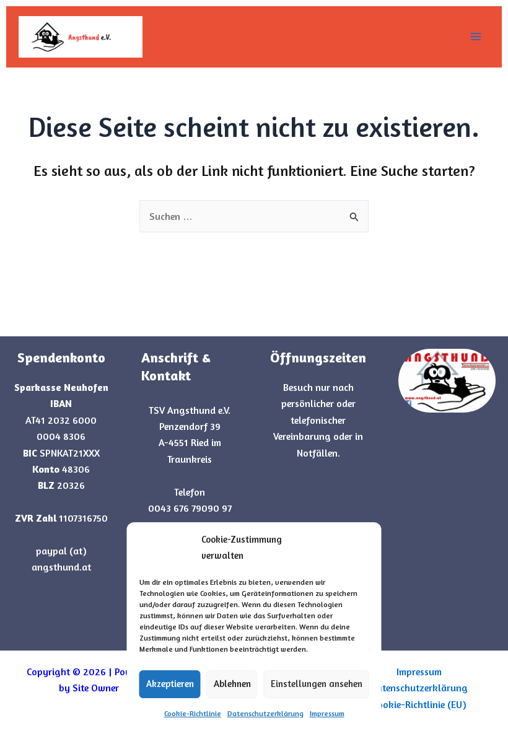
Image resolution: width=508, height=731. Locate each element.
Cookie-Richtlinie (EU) (419, 704)
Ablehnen (232, 683)
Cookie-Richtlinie (192, 713)
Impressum (327, 713)
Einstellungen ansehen (316, 683)
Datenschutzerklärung (265, 713)
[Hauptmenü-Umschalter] (475, 36)
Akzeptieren (170, 683)
